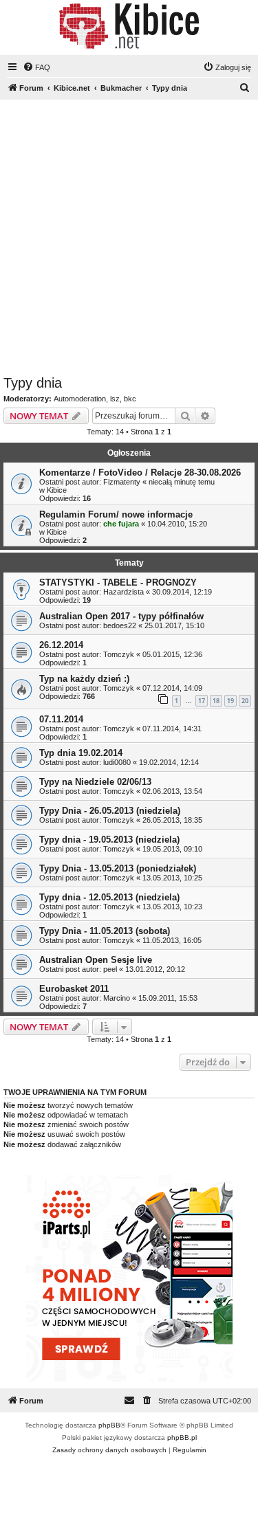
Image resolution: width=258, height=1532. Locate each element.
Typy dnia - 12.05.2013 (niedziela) (109, 897)
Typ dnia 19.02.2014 (80, 753)
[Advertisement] (129, 239)
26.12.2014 (61, 645)
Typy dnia (32, 382)
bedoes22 (119, 625)
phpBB (109, 1425)
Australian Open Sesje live (95, 960)
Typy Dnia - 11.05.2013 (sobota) (104, 931)
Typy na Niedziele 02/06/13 (95, 782)
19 (230, 700)
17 (201, 700)
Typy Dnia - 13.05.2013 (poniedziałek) (117, 868)
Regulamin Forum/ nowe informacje (116, 514)
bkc (130, 399)
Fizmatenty (121, 482)
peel (110, 969)
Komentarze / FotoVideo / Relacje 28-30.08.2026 (140, 472)
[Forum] (129, 26)
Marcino (116, 998)
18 (216, 700)
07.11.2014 (61, 719)
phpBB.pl (182, 1437)
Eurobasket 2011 (74, 989)
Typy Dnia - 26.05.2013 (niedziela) (109, 811)
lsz (115, 399)
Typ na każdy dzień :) (84, 679)
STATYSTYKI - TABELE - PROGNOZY (118, 582)
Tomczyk (118, 654)
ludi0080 (117, 762)
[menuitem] (36, 67)
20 (244, 700)
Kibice (57, 490)
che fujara (121, 524)
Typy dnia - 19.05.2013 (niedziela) (109, 839)
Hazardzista (123, 592)
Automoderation (80, 399)
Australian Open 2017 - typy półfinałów (121, 616)
